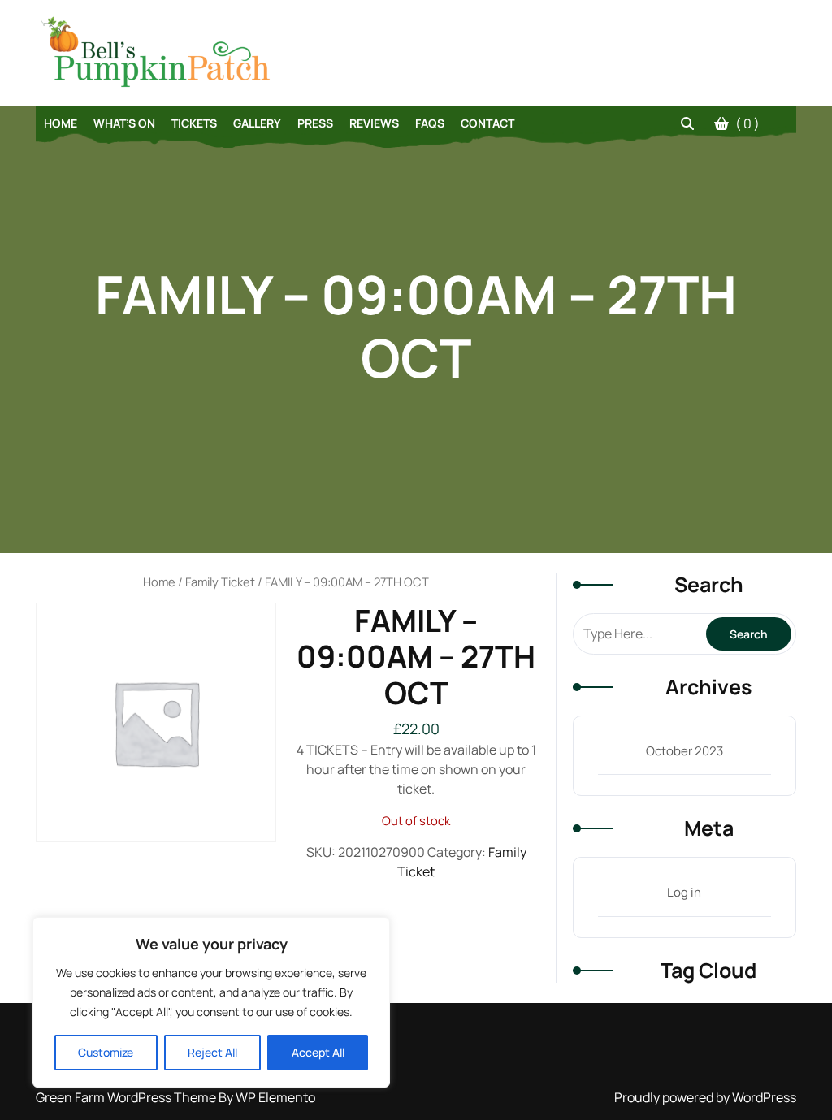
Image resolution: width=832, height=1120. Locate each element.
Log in (684, 892)
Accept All (318, 1052)
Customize (105, 1052)
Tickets (194, 123)
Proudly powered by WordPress (705, 1097)
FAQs (429, 123)
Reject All (212, 1052)
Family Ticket (220, 581)
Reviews (374, 123)
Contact (487, 123)
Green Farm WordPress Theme (127, 1097)
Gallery (257, 123)
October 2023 (684, 750)
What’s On (124, 123)
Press (315, 123)
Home (60, 123)
